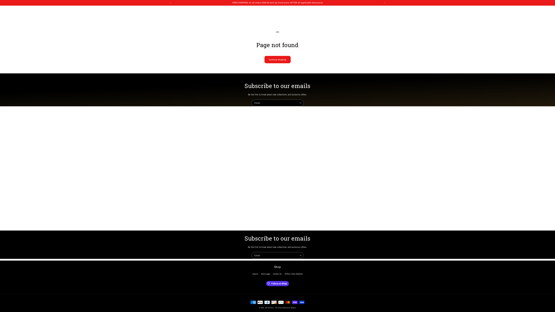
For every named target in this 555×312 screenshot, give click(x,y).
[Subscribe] (300, 103)
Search (255, 274)
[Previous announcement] (170, 2)
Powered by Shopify (289, 308)
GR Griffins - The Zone (273, 308)
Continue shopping (277, 59)
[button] (172, 9)
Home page (265, 274)
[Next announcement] (385, 2)
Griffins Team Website (294, 274)
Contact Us (277, 274)
